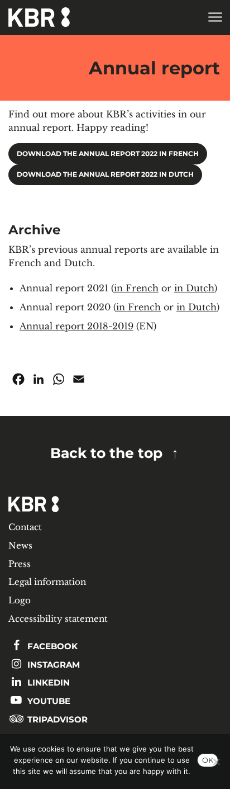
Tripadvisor (56, 719)
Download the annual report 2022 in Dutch (105, 174)
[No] (216, 761)
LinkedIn (47, 682)
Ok (207, 759)
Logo (19, 600)
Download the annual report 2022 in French (108, 154)
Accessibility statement (58, 618)
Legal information (47, 582)
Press (19, 564)
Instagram (52, 664)
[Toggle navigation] (215, 18)
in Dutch (194, 288)
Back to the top (106, 453)
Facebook (51, 646)
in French (136, 288)
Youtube (47, 701)
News (20, 545)
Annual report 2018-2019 (76, 326)
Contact (25, 527)
